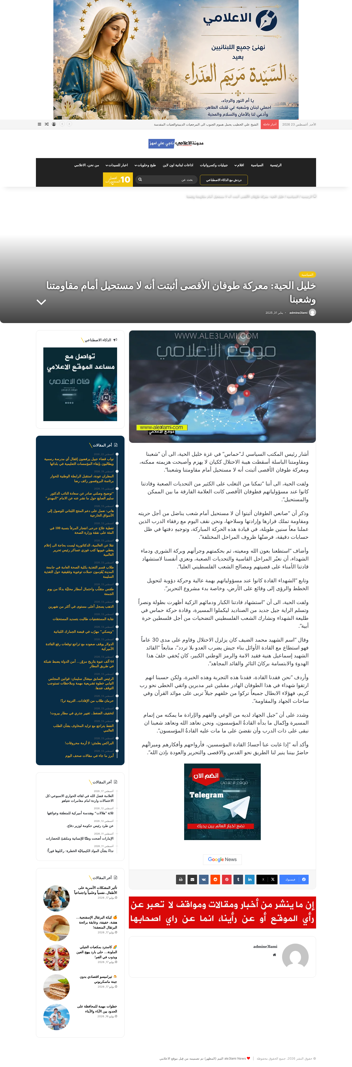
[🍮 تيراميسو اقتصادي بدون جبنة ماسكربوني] (56, 987)
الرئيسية (276, 165)
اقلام (240, 165)
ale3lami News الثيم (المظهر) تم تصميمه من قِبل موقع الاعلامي (202, 1058)
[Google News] (222, 859)
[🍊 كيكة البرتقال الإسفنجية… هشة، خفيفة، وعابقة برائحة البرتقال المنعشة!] (56, 928)
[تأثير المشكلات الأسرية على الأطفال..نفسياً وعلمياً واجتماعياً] (56, 898)
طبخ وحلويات (146, 165)
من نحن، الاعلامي (86, 165)
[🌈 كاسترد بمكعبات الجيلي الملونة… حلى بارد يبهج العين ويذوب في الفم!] (56, 958)
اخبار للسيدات (118, 165)
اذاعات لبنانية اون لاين (178, 165)
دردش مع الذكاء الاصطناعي (224, 180)
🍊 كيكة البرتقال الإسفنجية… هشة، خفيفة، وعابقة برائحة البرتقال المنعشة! (96, 922)
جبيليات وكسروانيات (214, 165)
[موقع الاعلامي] (176, 143)
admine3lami (298, 312)
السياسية (257, 165)
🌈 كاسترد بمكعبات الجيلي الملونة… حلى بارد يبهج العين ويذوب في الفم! (96, 952)
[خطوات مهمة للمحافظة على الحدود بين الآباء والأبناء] (56, 1017)
